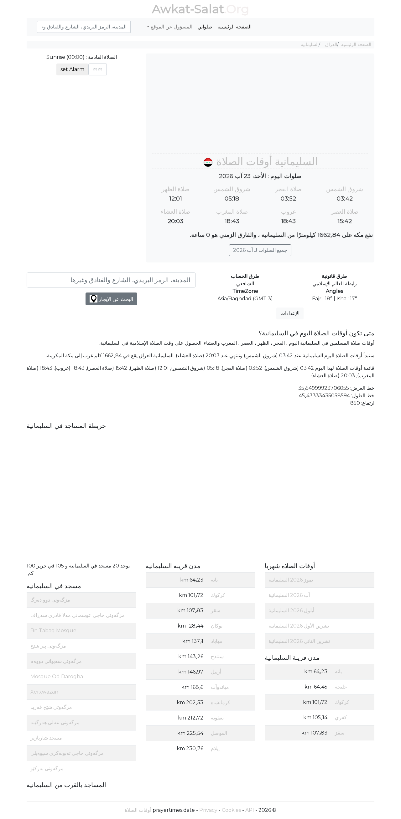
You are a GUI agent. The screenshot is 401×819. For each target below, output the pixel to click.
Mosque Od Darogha (56, 676)
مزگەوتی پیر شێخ (48, 646)
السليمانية (310, 44)
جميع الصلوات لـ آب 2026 (260, 250)
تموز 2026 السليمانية (290, 580)
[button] (34, 23)
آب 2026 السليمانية (289, 595)
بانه (338, 671)
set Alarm (72, 69)
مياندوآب (220, 687)
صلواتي (204, 27)
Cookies (231, 810)
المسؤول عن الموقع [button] (170, 27)
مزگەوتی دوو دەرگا (50, 600)
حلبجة (341, 687)
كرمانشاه (220, 702)
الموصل (219, 733)
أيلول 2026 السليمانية (291, 610)
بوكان (216, 626)
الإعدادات (289, 313)
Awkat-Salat (188, 9)
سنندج (217, 656)
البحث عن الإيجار (115, 299)
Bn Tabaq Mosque (53, 630)
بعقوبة (217, 718)
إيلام (215, 748)
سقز (339, 733)
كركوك (342, 702)
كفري (341, 717)
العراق (331, 44)
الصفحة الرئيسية (234, 27)
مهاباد (216, 641)
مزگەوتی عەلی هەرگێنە (55, 722)
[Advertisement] (260, 106)
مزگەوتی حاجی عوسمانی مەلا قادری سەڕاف (77, 615)
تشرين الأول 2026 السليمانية (298, 626)
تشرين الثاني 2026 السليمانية (299, 641)
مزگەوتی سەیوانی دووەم (56, 661)
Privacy (208, 810)
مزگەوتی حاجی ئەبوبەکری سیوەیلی (67, 753)
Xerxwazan (44, 692)
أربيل (216, 672)
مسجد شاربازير (46, 738)
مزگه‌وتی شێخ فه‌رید (51, 707)
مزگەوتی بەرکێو (47, 768)
